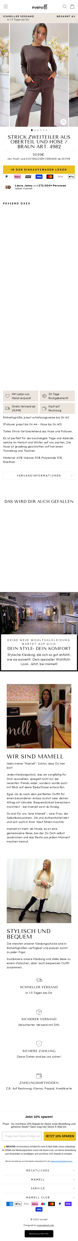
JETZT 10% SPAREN (60, 1136)
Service (38, 1188)
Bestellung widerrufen (39, 1233)
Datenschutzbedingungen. (61, 1161)
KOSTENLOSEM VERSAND (41, 158)
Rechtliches (38, 1170)
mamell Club (38, 1197)
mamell (38, 1179)
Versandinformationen (39, 475)
